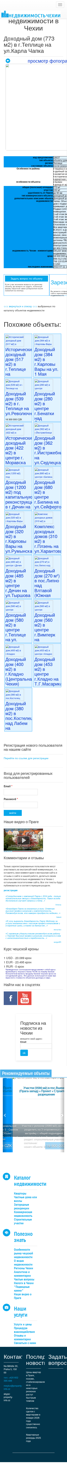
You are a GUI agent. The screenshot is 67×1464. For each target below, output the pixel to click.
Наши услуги (20, 1312)
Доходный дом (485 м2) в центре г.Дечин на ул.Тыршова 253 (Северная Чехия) (17, 590)
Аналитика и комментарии (22, 1273)
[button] (5, 1115)
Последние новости (40, 1359)
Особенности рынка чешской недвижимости (23, 1253)
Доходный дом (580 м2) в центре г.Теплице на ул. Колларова (16, 629)
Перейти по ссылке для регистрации (26, 758)
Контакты (16, 1356)
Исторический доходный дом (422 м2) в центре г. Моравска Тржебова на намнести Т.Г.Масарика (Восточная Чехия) (19, 462)
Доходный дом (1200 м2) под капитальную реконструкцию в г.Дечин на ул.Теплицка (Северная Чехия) (20, 501)
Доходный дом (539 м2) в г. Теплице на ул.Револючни (19, 403)
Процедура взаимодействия (24, 1330)
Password (11, 799)
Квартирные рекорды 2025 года (33, 1437)
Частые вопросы (24, 1279)
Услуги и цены (23, 1324)
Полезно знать (23, 1237)
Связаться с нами (25, 1343)
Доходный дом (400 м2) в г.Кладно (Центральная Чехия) (19, 671)
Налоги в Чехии (24, 1283)
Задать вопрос (57, 1359)
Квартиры (20, 1193)
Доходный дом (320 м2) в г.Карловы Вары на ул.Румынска (18, 538)
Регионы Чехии (23, 1268)
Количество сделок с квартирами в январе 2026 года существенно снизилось (33, 1418)
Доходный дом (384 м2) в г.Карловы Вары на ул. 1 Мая (46, 361)
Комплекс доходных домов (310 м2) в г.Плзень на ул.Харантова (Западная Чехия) (48, 543)
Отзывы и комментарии (22, 1337)
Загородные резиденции (21, 1206)
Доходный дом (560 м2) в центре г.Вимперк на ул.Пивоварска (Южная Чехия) (49, 634)
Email (8, 786)
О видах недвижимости (23, 1262)
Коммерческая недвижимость (23, 1214)
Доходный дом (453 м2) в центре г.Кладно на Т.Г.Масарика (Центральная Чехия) (48, 676)
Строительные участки (23, 1221)
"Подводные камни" (22, 1288)
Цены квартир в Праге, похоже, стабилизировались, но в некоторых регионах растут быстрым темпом (35, 1386)
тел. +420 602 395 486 (11, 1379)
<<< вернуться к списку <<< (20, 306)
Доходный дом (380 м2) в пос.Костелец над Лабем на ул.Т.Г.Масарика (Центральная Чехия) (22, 723)
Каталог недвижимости (30, 1181)
